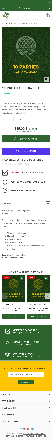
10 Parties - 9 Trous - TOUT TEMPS (38, 309)
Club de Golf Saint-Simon (34, 433)
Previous (4, 296)
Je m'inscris (26, 382)
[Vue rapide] (21, 278)
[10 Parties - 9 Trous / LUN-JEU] (13, 288)
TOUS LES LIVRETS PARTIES (24, 23)
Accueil (5, 23)
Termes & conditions (15, 436)
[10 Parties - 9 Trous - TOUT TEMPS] (38, 288)
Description (8, 203)
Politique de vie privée (36, 436)
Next (48, 296)
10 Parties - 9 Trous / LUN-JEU (13, 309)
